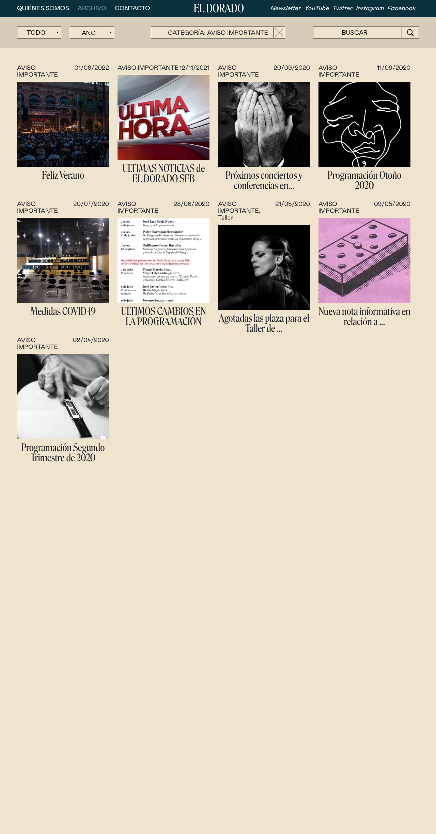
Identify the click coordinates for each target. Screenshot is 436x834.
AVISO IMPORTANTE (148, 68)
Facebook (401, 8)
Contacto (132, 8)
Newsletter (285, 8)
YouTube (317, 8)
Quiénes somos (43, 8)
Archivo (92, 8)
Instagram (370, 8)
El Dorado (219, 8)
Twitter (342, 8)
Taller (225, 218)
